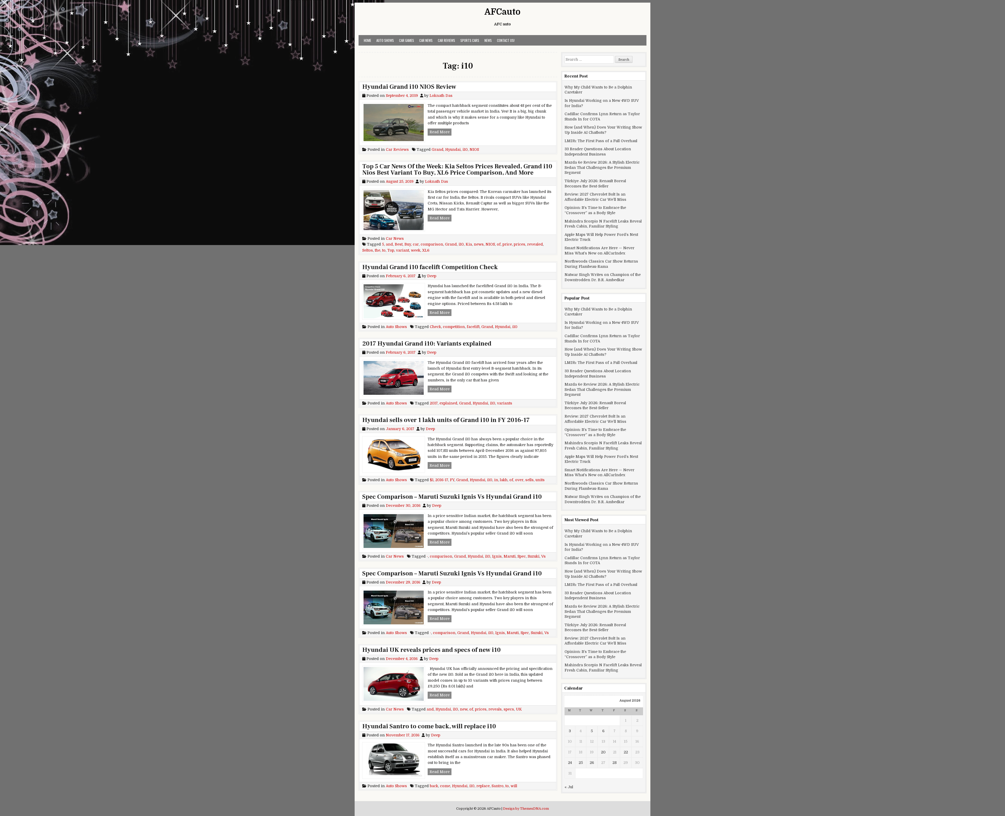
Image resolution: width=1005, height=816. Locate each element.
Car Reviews (446, 40)
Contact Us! (506, 40)
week (415, 250)
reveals (495, 709)
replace (483, 786)
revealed (535, 244)
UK (519, 709)
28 (614, 763)
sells (529, 480)
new (463, 709)
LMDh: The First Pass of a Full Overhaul (601, 141)
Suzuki (533, 556)
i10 (465, 149)
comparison (432, 244)
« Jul (569, 787)
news (479, 244)
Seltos (367, 250)
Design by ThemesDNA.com (526, 809)
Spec (521, 556)
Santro (498, 786)
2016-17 (441, 480)
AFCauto (502, 12)
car (416, 244)
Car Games (406, 40)
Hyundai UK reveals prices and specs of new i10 (431, 650)
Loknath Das (441, 95)
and (389, 244)
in (496, 480)
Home (367, 40)
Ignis (497, 556)
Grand (437, 149)
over (519, 480)
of (499, 244)
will (514, 786)
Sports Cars (469, 40)
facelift (473, 327)
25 (581, 763)
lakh (503, 480)
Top (390, 250)
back (434, 786)
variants (504, 403)
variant (402, 250)
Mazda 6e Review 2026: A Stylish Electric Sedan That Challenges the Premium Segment (602, 167)
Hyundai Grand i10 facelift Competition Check (430, 267)
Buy (407, 244)
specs (509, 709)
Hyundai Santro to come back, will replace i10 (429, 726)
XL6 (425, 250)
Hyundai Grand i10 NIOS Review (409, 87)
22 (626, 752)
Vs (543, 556)
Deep (431, 276)
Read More (440, 132)
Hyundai (453, 149)
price (507, 244)
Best (399, 244)
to (384, 250)
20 (603, 752)
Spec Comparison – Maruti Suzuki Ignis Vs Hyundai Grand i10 (452, 497)
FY (452, 480)
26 (592, 763)
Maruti (510, 556)
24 (570, 763)
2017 (434, 403)
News (488, 40)
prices (519, 244)
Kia (469, 244)
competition (454, 327)
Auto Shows (385, 40)
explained (448, 403)
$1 (431, 480)
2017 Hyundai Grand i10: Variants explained (427, 344)
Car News (426, 40)
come (445, 786)
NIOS (474, 149)
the (377, 250)
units (540, 480)
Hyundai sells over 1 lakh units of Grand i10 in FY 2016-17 (446, 420)
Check (435, 327)
